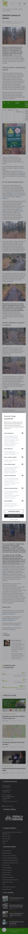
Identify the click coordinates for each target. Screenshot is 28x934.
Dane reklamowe (8, 448)
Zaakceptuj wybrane (14, 511)
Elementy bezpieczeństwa (10, 488)
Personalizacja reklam (9, 464)
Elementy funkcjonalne (10, 475)
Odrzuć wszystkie (14, 519)
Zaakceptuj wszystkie (14, 516)
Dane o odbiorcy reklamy (10, 457)
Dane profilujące (8, 501)
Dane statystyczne (9, 433)
